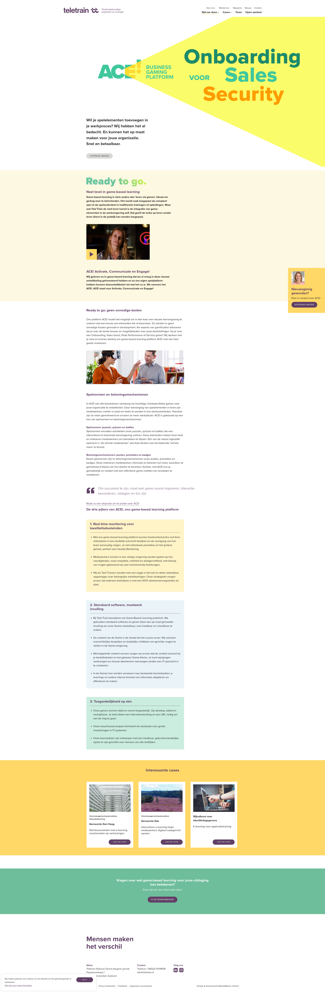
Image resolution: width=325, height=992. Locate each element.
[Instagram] (181, 970)
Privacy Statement (107, 986)
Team (238, 12)
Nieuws (248, 8)
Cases (226, 12)
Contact (258, 8)
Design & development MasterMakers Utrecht (218, 986)
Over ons (210, 8)
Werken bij (224, 8)
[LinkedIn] (176, 970)
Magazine (237, 8)
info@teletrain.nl (145, 972)
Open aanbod (253, 12)
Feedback (122, 986)
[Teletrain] (81, 10)
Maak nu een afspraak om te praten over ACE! (112, 503)
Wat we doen (209, 12)
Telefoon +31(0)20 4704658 (151, 968)
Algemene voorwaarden (141, 986)
